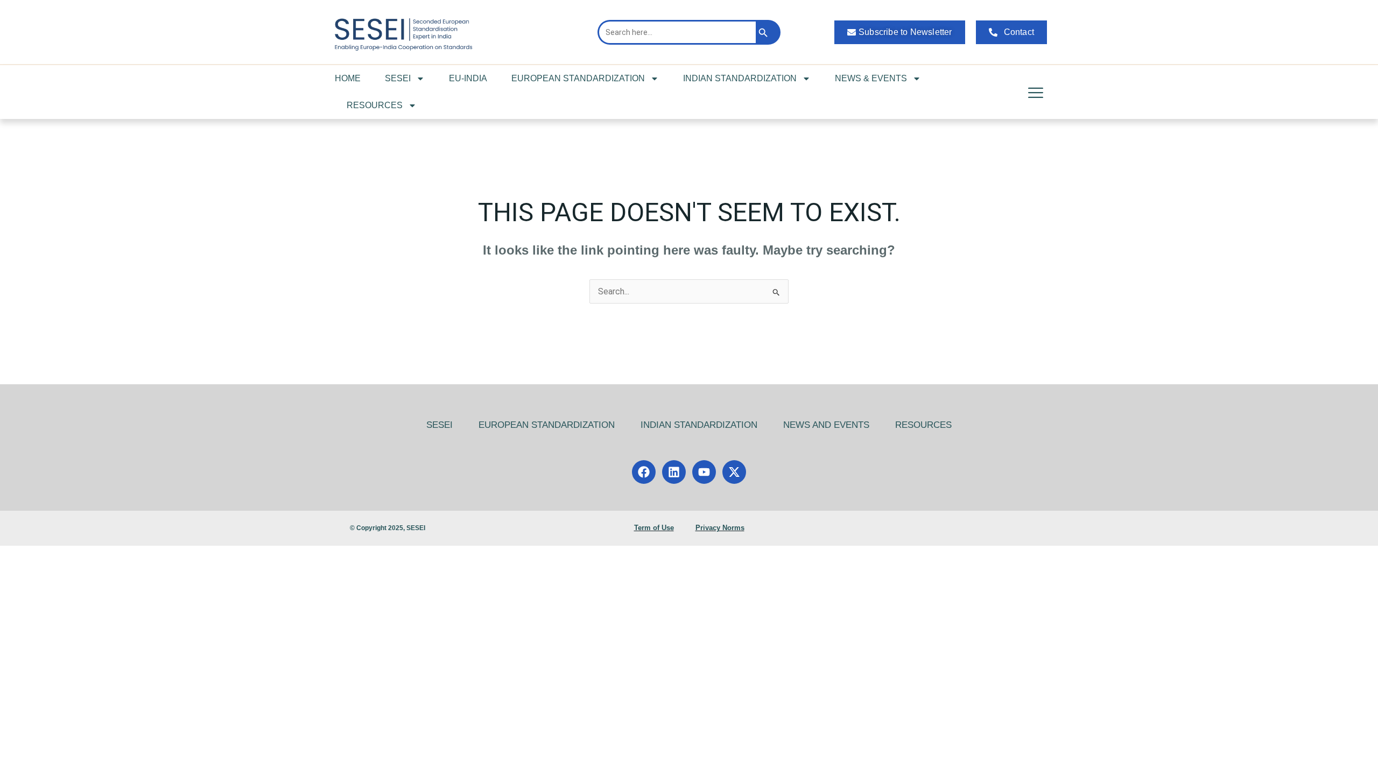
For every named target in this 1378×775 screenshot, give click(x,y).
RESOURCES (375, 105)
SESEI (398, 78)
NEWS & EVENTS (871, 78)
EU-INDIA (468, 78)
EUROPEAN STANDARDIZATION (578, 78)
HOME (348, 78)
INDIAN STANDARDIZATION (740, 78)
